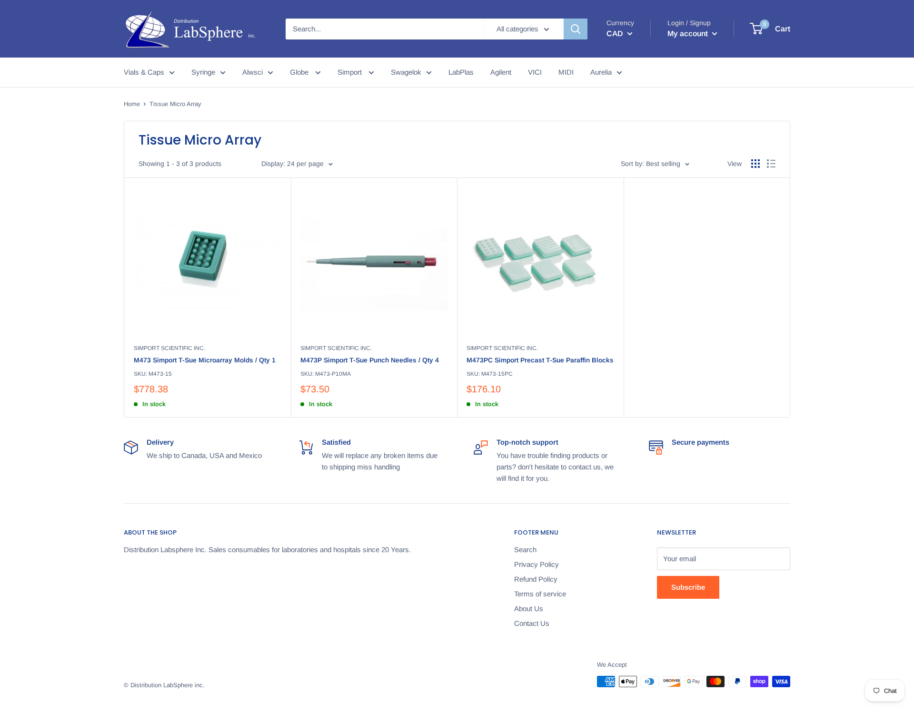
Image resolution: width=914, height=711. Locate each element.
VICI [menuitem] (535, 72)
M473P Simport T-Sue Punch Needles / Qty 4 (369, 360)
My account (688, 33)
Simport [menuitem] (351, 72)
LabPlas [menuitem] (461, 72)
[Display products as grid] (755, 163)
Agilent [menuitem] (500, 72)
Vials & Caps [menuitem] (144, 72)
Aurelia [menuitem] (601, 72)
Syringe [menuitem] (203, 72)
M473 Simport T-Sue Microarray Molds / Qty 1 (205, 360)
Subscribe (688, 587)
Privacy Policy (536, 564)
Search (525, 549)
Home (132, 103)
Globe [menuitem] (300, 72)
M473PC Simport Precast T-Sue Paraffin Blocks (540, 360)
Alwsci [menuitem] (252, 72)
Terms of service (540, 594)
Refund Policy (535, 579)
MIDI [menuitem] (566, 72)
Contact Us (531, 623)
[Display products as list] (771, 163)
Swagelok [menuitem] (406, 72)
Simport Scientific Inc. (169, 348)
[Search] (575, 29)
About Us (528, 608)
